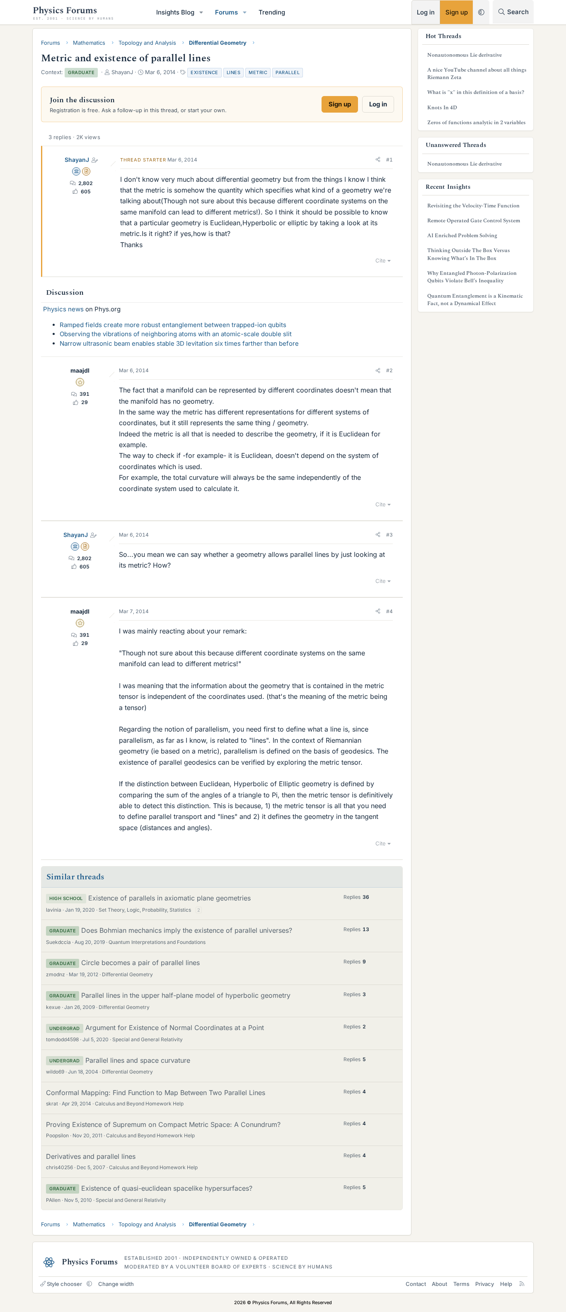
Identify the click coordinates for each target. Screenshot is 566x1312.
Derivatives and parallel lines (90, 1156)
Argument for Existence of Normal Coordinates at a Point (174, 1027)
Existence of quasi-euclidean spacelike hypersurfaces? (166, 1188)
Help (506, 1284)
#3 (389, 535)
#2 (389, 370)
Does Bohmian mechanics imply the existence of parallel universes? (186, 930)
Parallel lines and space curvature (137, 1060)
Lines (234, 72)
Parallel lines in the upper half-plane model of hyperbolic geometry (185, 995)
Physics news (63, 309)
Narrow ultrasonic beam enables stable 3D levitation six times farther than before (179, 343)
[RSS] (521, 1284)
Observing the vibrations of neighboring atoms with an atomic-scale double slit (176, 334)
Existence (204, 72)
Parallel (288, 72)
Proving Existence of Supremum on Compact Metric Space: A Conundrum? (163, 1124)
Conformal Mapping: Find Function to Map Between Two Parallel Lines (155, 1092)
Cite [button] (380, 260)
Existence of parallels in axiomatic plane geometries (169, 898)
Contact (416, 1284)
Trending (272, 12)
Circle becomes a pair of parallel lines (140, 962)
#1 (389, 159)
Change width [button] (116, 1284)
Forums (226, 12)
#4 (389, 611)
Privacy (484, 1284)
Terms (461, 1284)
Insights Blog (175, 12)
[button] (201, 12)
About (439, 1284)
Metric (258, 72)
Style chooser (64, 1284)
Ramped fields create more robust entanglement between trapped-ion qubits (173, 325)
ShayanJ (77, 159)
